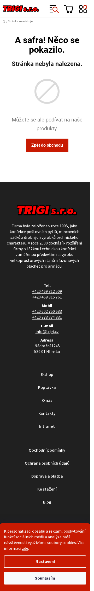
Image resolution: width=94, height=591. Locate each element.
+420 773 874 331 (47, 317)
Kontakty (47, 413)
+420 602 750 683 (47, 311)
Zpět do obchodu (47, 145)
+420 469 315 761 (47, 297)
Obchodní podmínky (47, 450)
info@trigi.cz (47, 332)
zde (25, 548)
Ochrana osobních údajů (47, 463)
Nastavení (45, 562)
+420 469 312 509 (47, 291)
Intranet (47, 426)
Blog (47, 502)
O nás (47, 400)
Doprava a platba (47, 476)
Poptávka (47, 387)
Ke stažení (47, 489)
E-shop (47, 374)
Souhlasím (45, 578)
